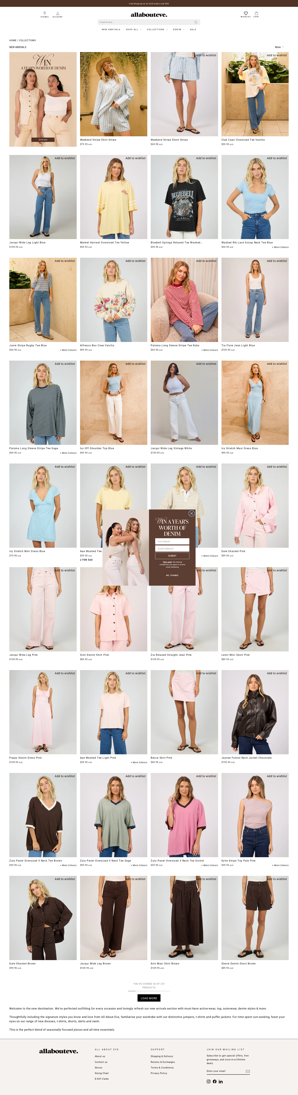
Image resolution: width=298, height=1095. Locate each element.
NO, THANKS (172, 575)
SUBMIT (172, 555)
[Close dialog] (191, 513)
